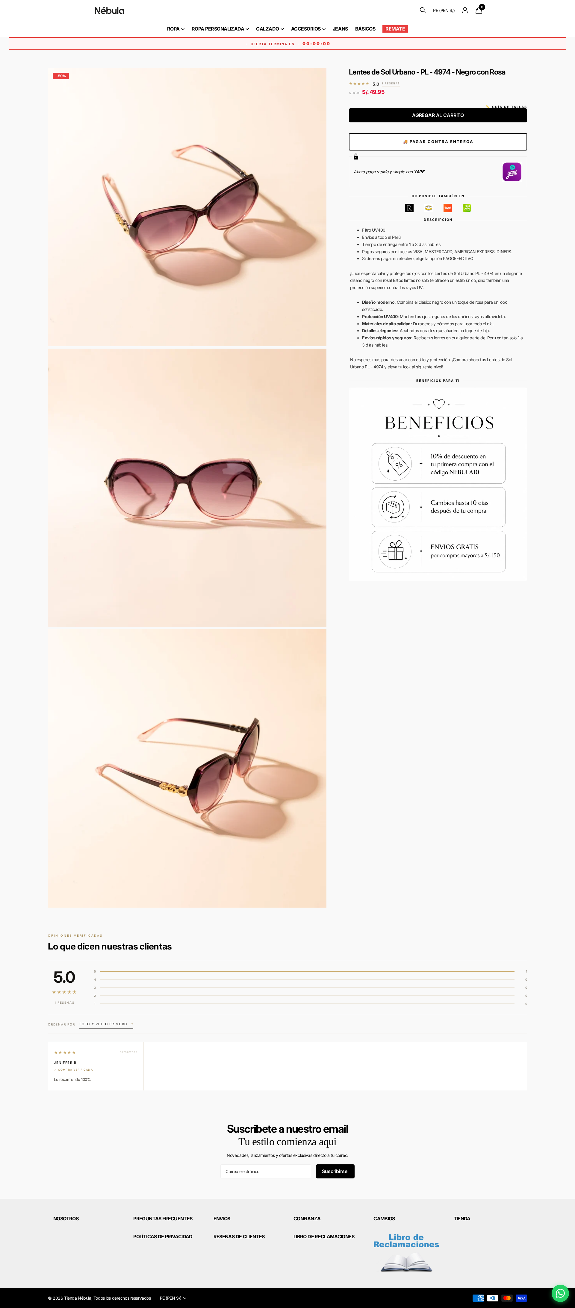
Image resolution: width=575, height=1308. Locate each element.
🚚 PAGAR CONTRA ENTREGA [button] (438, 141)
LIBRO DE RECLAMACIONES (323, 1236)
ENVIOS (222, 1219)
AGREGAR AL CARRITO (438, 115)
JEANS (340, 29)
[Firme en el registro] (465, 10)
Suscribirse (335, 1171)
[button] (106, 1024)
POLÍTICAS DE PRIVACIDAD (162, 1236)
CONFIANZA (306, 1219)
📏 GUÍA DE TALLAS (506, 107)
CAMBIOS (384, 1219)
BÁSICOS (365, 29)
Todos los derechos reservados (122, 1298)
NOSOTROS (65, 1219)
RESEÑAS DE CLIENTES (239, 1236)
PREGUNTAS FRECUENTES (162, 1219)
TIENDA (462, 1219)
